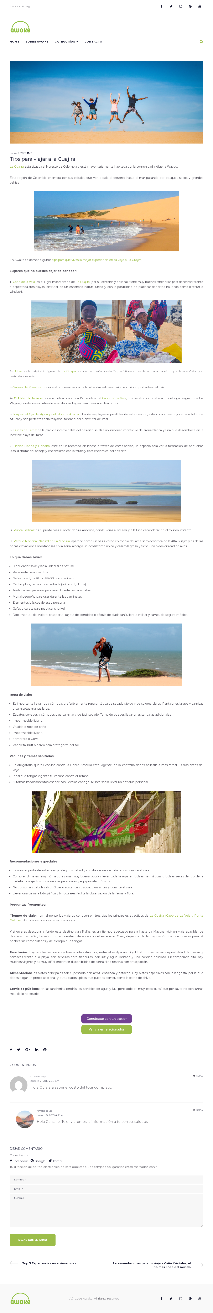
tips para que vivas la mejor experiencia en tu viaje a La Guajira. (97, 260)
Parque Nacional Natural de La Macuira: (42, 541)
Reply (199, 1075)
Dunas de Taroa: (25, 430)
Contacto (93, 41)
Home (14, 41)
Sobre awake (37, 41)
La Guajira (17, 166)
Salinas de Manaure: (27, 387)
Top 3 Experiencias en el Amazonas (49, 1263)
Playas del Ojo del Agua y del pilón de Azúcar (46, 414)
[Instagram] (180, 6)
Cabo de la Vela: (24, 282)
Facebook (20, 1161)
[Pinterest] (190, 6)
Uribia (18, 371)
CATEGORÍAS (65, 41)
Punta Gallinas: (24, 530)
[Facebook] (161, 6)
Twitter (57, 1161)
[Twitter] (171, 6)
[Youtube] (199, 6)
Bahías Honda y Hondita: (32, 446)
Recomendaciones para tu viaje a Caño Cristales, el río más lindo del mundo (151, 1265)
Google (40, 1161)
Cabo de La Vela (114, 398)
